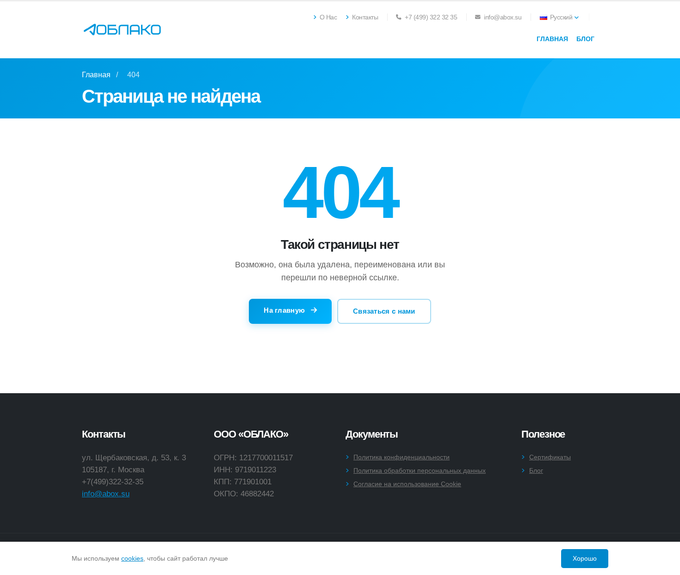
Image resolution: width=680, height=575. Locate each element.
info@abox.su (106, 493)
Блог (585, 39)
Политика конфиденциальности (401, 457)
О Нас (327, 17)
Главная (552, 39)
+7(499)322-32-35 (112, 481)
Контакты (364, 17)
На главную (285, 310)
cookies (132, 558)
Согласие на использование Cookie (407, 484)
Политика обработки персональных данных (419, 470)
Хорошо (585, 558)
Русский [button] (561, 17)
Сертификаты (550, 457)
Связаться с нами (384, 311)
